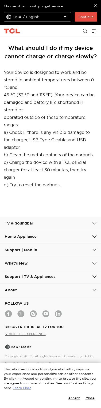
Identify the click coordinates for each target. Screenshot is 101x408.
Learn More (22, 388)
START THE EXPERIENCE (25, 334)
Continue (85, 17)
